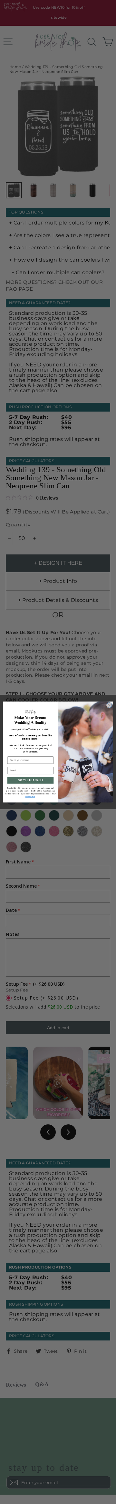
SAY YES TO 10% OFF (31, 780)
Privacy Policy (30, 797)
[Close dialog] (109, 705)
